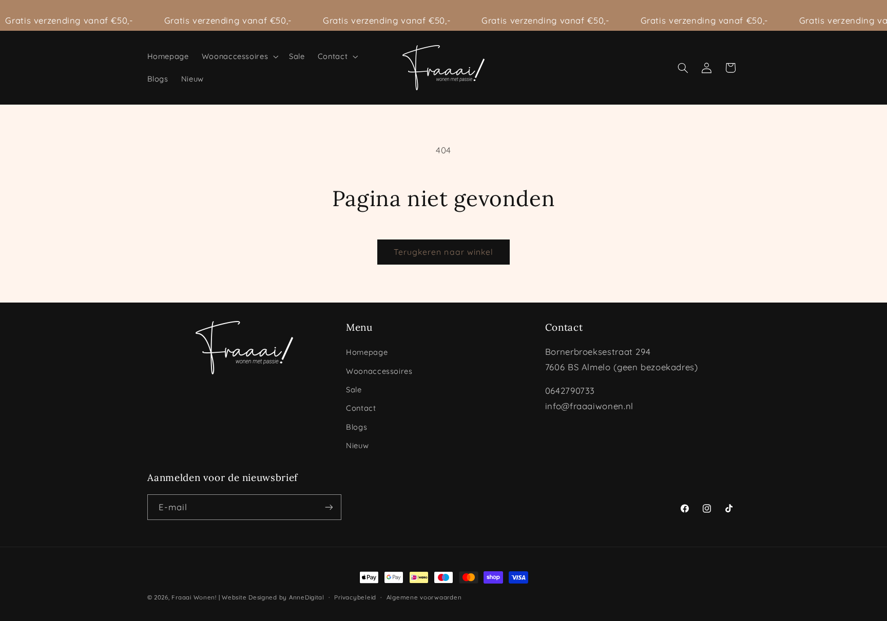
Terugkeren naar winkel (443, 252)
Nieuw (357, 445)
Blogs (356, 427)
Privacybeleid (355, 597)
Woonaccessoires (379, 371)
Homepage (367, 352)
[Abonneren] (328, 506)
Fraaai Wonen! (194, 597)
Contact (361, 408)
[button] (238, 56)
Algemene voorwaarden (424, 597)
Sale (354, 389)
